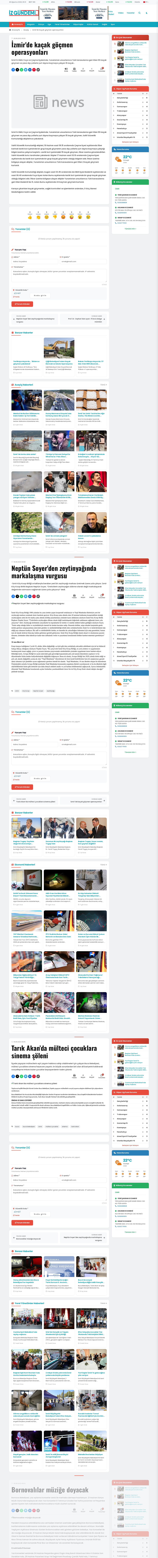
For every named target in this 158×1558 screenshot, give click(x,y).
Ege (49, 24)
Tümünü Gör (130, 229)
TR (146, 2)
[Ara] (139, 13)
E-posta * (66, 257)
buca (17, 1127)
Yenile (16, 297)
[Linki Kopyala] (38, 69)
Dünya (41, 24)
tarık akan (75, 1127)
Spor (113, 24)
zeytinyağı (50, 691)
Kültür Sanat (92, 24)
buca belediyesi (29, 1127)
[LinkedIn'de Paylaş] (30, 69)
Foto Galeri (111, 12)
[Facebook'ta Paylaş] (13, 69)
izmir (17, 691)
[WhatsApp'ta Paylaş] (21, 69)
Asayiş (26, 30)
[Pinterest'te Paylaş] (34, 69)
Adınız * (16, 257)
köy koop (26, 691)
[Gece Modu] (146, 13)
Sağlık (104, 24)
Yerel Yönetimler (62, 24)
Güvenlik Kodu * (21, 290)
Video (121, 13)
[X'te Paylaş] (17, 69)
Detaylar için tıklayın (130, 142)
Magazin (31, 24)
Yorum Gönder (23, 304)
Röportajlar (78, 24)
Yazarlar (131, 13)
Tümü (102, 385)
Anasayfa (18, 24)
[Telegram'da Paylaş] (25, 69)
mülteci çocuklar (52, 1127)
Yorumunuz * (18, 267)
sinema (65, 1127)
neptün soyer (38, 691)
